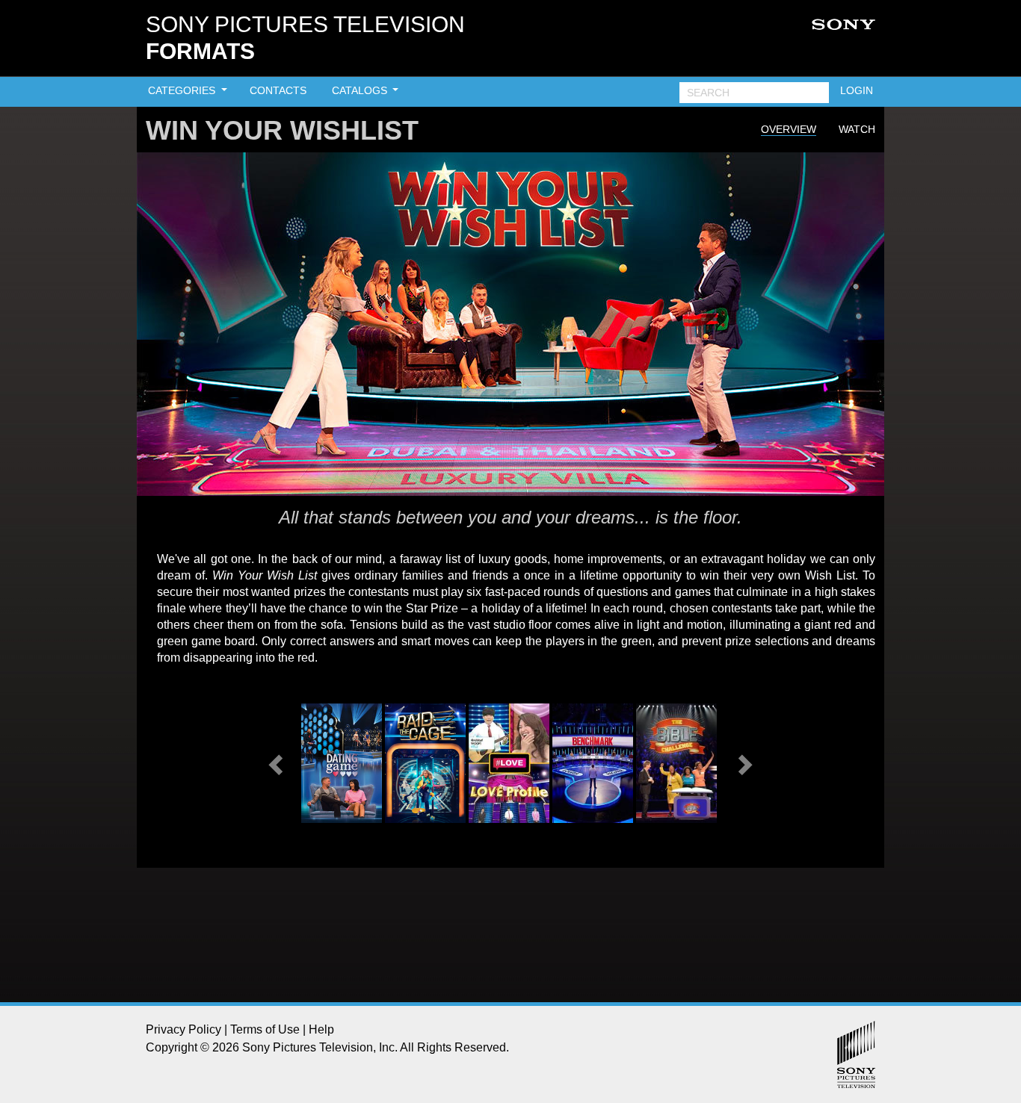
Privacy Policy (183, 1029)
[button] (277, 763)
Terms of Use (265, 1029)
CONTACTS (278, 90)
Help (321, 1029)
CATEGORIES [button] (183, 90)
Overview (788, 129)
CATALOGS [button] (361, 90)
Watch (857, 129)
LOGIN (856, 90)
